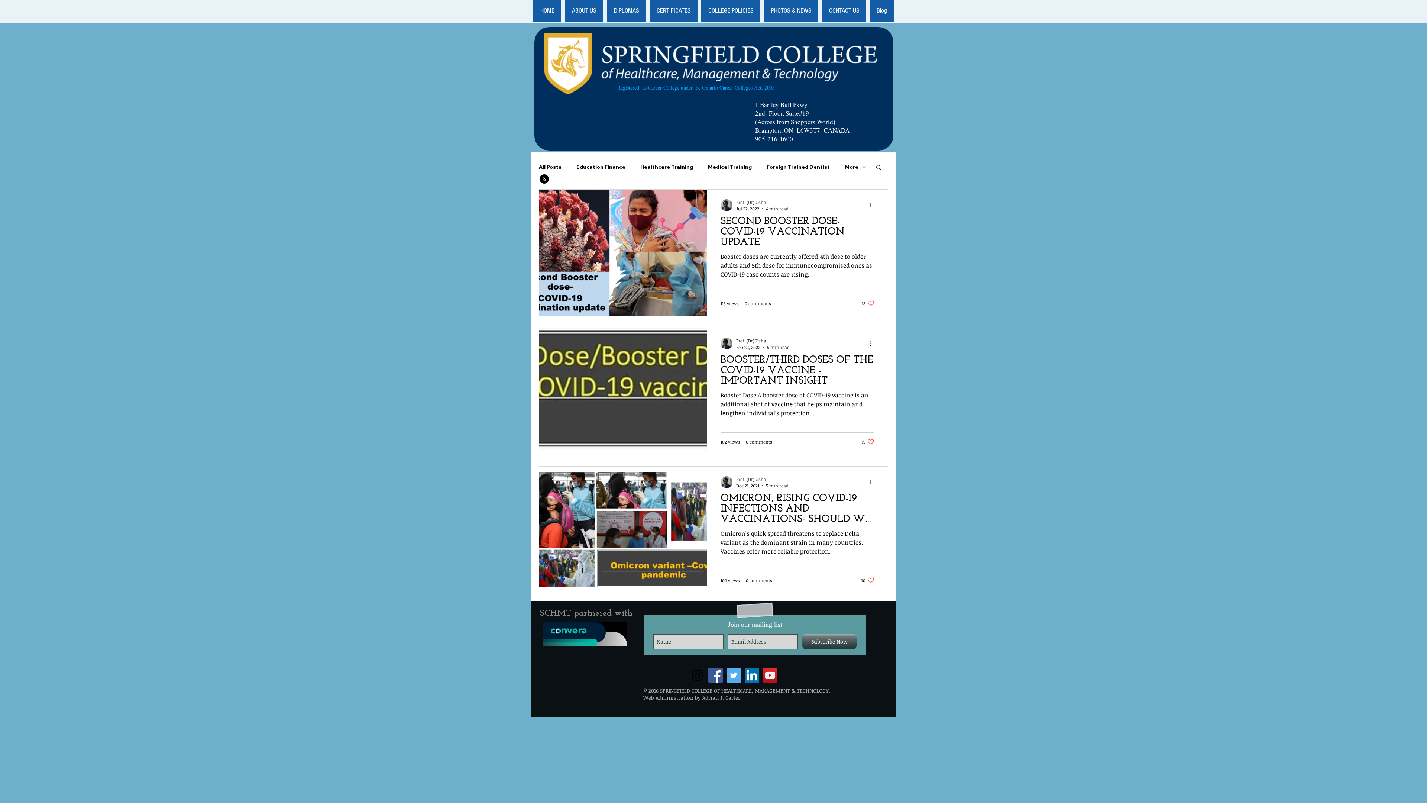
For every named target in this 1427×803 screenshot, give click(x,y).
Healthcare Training (666, 167)
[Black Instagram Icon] (697, 675)
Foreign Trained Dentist (798, 167)
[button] (584, 11)
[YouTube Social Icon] (770, 675)
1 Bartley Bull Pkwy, (782, 104)
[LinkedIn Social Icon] (752, 675)
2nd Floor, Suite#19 (782, 113)
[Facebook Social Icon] (715, 675)
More (851, 167)
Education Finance (600, 167)
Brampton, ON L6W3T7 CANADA (802, 130)
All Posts (550, 167)
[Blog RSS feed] (544, 179)
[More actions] (873, 205)
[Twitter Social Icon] (734, 675)
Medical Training (730, 167)
